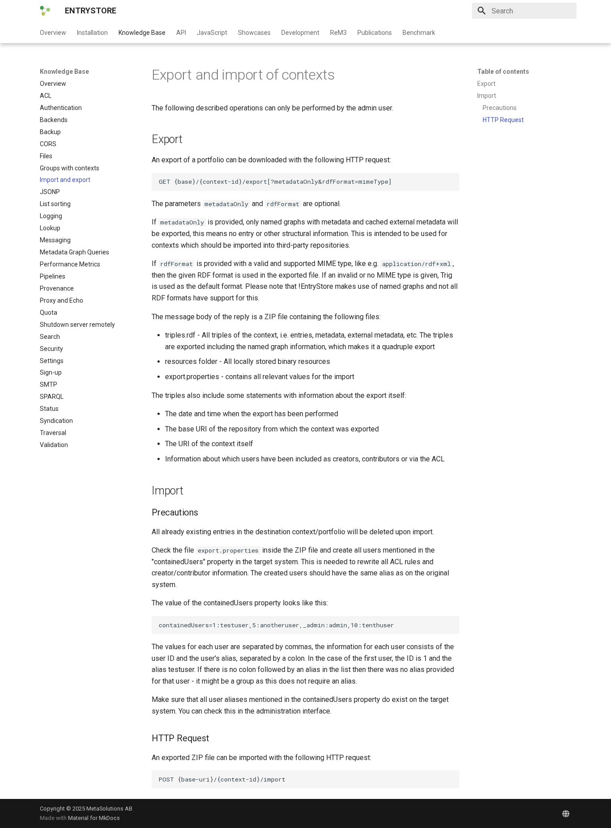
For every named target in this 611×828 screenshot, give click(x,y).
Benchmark (419, 32)
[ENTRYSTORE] (45, 11)
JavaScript (212, 32)
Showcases (254, 32)
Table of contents (503, 71)
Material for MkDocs (94, 818)
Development (300, 32)
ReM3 (338, 32)
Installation (92, 32)
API (181, 32)
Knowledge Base (142, 32)
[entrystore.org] (566, 813)
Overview (53, 32)
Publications (374, 32)
